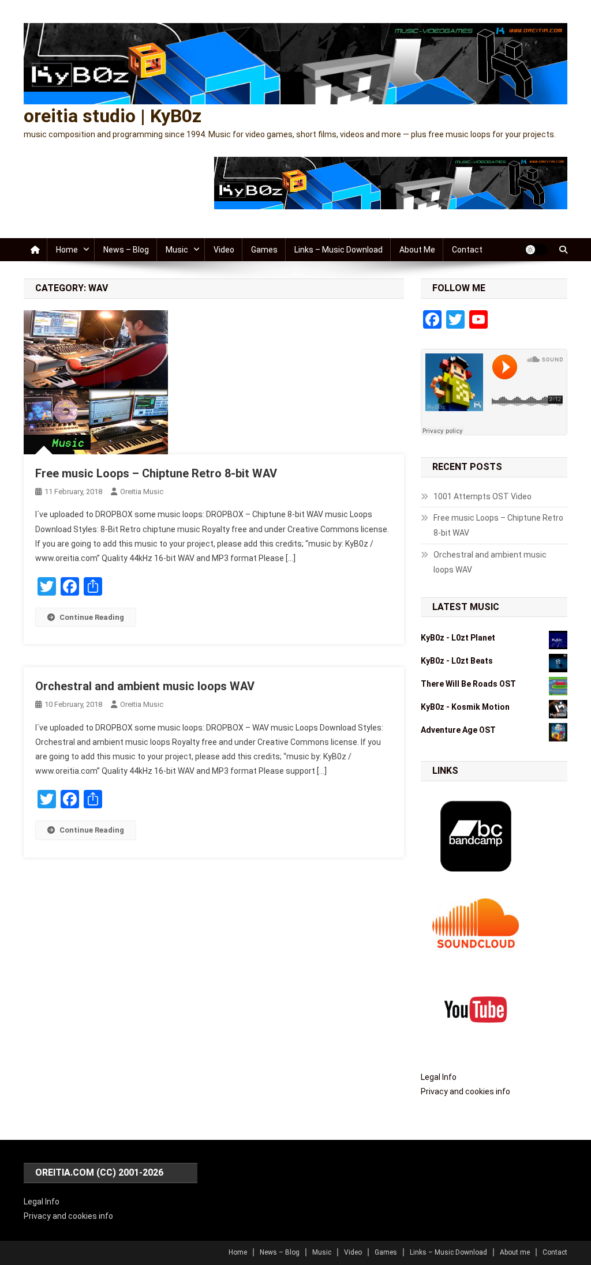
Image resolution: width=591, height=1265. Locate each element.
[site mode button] (536, 249)
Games (264, 249)
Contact (467, 249)
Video (224, 249)
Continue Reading (91, 617)
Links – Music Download (338, 249)
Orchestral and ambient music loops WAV (145, 686)
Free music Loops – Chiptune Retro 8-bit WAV (156, 473)
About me (417, 249)
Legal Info (439, 1077)
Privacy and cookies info (465, 1091)
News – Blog (126, 249)
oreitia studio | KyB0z (112, 116)
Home (67, 249)
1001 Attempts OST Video (482, 496)
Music (177, 249)
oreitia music (141, 491)
